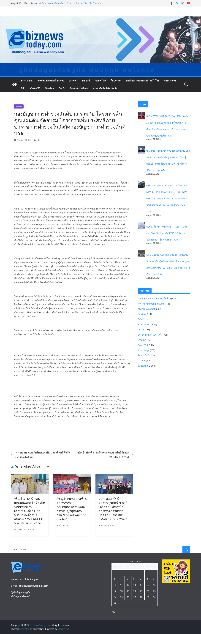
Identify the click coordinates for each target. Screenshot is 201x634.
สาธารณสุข (170, 80)
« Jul (113, 611)
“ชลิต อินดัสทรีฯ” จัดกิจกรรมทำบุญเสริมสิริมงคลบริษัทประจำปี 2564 (102, 455)
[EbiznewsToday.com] (100, 18)
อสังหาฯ (72, 80)
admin (39, 140)
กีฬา (23, 88)
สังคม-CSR (35, 88)
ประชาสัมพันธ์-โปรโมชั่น (105, 88)
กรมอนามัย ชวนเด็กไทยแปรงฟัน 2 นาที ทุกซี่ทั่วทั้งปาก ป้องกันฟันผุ (42, 455)
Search (186, 549)
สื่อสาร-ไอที (100, 80)
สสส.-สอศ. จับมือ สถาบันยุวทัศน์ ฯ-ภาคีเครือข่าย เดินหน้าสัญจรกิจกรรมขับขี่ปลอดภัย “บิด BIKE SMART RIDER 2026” (113, 509)
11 (121, 584)
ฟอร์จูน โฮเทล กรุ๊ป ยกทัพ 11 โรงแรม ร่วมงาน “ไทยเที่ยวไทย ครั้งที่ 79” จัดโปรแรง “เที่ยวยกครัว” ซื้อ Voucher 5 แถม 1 (166, 233)
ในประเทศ (116, 80)
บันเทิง (62, 88)
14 (141, 584)
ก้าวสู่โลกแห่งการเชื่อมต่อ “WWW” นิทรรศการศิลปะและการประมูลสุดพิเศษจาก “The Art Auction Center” (71, 509)
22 (148, 591)
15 (148, 584)
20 (134, 591)
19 (128, 591)
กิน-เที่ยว (49, 88)
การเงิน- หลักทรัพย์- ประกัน (51, 80)
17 (115, 591)
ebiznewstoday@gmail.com (33, 585)
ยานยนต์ (85, 80)
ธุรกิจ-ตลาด (27, 80)
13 (134, 584)
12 (128, 584)
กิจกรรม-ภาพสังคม (79, 88)
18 (121, 591)
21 (141, 591)
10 (115, 584)
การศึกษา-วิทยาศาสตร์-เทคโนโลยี (142, 80)
